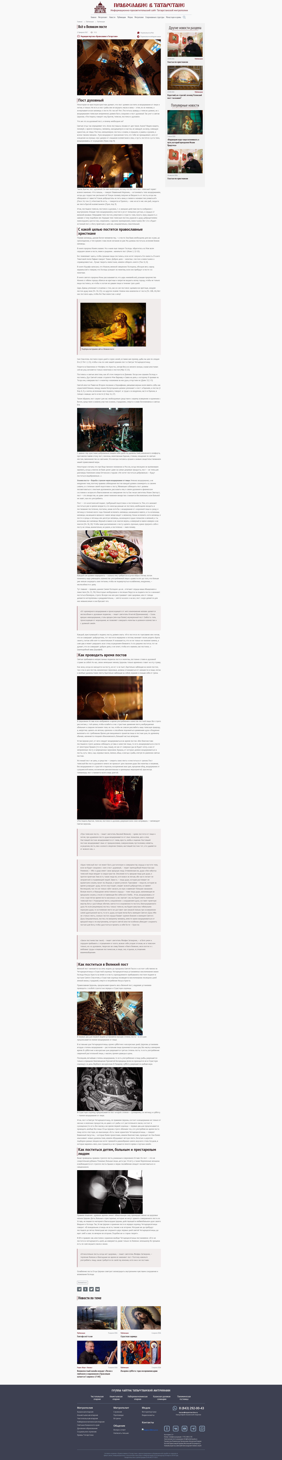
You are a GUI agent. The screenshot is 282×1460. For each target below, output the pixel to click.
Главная (79, 22)
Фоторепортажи (149, 1412)
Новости (112, 17)
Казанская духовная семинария (161, 1398)
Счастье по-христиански (177, 62)
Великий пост (82, 1282)
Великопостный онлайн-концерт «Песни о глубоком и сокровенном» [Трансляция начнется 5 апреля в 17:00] (94, 1373)
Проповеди (118, 1415)
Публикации (121, 17)
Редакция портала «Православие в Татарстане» (99, 36)
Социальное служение (86, 1432)
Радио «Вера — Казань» (84, 1367)
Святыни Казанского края (88, 1425)
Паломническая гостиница (184, 1398)
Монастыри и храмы (173, 17)
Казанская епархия (85, 1412)
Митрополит (102, 17)
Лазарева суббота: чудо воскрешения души (139, 1370)
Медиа (130, 17)
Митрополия (139, 17)
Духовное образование (87, 1428)
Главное (93, 17)
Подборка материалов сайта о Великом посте (98, 349)
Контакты (148, 1422)
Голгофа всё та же (85, 1336)
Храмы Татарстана (85, 1435)
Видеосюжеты (148, 1415)
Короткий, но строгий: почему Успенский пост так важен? (184, 96)
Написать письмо (121, 1433)
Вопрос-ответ (119, 1430)
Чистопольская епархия (97, 1398)
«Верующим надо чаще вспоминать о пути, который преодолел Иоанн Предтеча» (183, 142)
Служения (117, 1412)
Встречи (117, 1418)
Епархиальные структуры (154, 17)
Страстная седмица (129, 1336)
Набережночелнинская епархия (137, 1398)
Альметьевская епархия (116, 1398)
